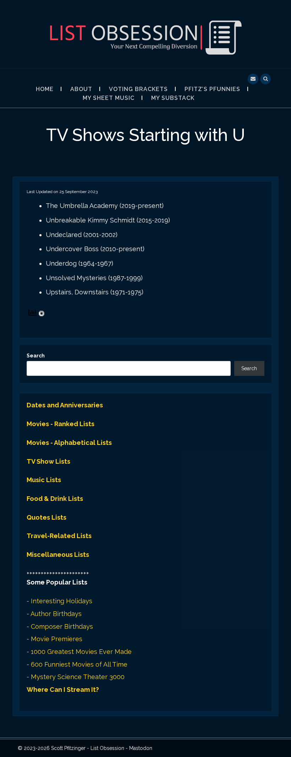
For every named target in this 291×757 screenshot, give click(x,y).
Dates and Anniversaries (65, 405)
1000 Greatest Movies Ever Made (81, 651)
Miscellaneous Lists (58, 554)
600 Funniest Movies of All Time (79, 664)
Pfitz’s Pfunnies (212, 89)
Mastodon (140, 748)
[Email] (253, 78)
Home (45, 89)
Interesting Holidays (61, 601)
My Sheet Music (108, 98)
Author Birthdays (56, 613)
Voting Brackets (138, 89)
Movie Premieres (56, 639)
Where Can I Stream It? (63, 689)
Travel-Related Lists (59, 535)
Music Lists (44, 480)
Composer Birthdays (62, 626)
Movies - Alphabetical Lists (69, 442)
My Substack (172, 98)
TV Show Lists (48, 461)
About (81, 89)
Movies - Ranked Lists (60, 424)
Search (36, 355)
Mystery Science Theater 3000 (78, 676)
